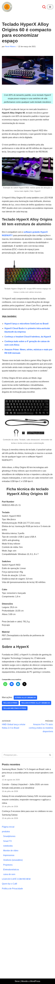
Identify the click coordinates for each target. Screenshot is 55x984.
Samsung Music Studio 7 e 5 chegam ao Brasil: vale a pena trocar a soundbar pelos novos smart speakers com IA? (27, 772)
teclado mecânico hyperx (14, 708)
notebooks (8, 846)
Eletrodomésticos (11, 869)
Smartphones (9, 836)
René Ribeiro (10, 46)
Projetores (8, 865)
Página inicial (8, 827)
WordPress (35, 981)
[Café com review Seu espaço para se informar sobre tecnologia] (7, 7)
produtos (6, 831)
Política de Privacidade (12, 889)
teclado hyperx (10, 703)
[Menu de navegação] (50, 7)
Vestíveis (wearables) (13, 860)
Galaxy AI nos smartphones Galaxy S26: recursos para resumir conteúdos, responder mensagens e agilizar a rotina (26, 799)
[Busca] (44, 7)
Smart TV (7, 841)
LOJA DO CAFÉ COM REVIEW (16, 879)
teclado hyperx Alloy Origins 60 (35, 703)
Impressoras (8, 855)
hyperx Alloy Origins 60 (25, 697)
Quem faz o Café (9, 884)
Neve (17, 981)
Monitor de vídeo (10, 850)
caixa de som (9, 874)
